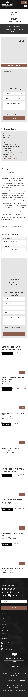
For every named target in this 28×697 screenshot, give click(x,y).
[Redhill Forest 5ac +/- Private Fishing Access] (14, 364)
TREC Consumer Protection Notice (14, 682)
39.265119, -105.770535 (16, 152)
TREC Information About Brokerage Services (14, 680)
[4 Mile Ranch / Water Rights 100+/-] (14, 519)
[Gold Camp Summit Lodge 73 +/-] (14, 486)
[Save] (20, 41)
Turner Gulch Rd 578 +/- (10, 448)
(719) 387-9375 (12, 156)
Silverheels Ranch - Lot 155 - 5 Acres (12, 414)
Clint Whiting (15, 154)
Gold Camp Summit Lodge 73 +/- (13, 500)
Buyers (3, 624)
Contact (3, 634)
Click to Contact (12, 158)
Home (3, 618)
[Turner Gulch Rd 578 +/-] (14, 434)
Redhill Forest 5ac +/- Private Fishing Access (12, 378)
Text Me (15, 285)
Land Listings (5, 621)
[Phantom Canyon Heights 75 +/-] (14, 554)
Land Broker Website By (10, 690)
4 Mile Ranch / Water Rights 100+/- (12, 534)
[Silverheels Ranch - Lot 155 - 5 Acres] (14, 399)
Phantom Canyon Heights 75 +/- (13, 568)
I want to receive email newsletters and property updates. (14, 113)
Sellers (3, 627)
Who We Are (5, 630)
